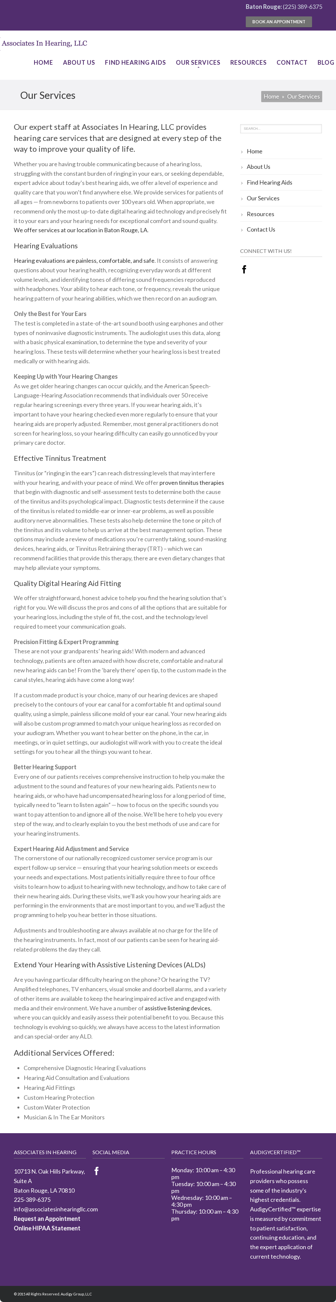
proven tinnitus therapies (191, 482)
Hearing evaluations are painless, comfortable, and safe (84, 260)
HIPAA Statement (56, 1228)
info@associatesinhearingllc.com (56, 1209)
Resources (248, 62)
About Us (79, 62)
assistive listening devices (177, 1008)
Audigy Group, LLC (76, 1294)
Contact (292, 62)
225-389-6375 (32, 1199)
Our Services (198, 62)
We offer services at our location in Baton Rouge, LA (80, 230)
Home (43, 62)
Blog (326, 62)
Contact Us (261, 229)
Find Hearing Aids (135, 62)
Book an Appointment (278, 21)
